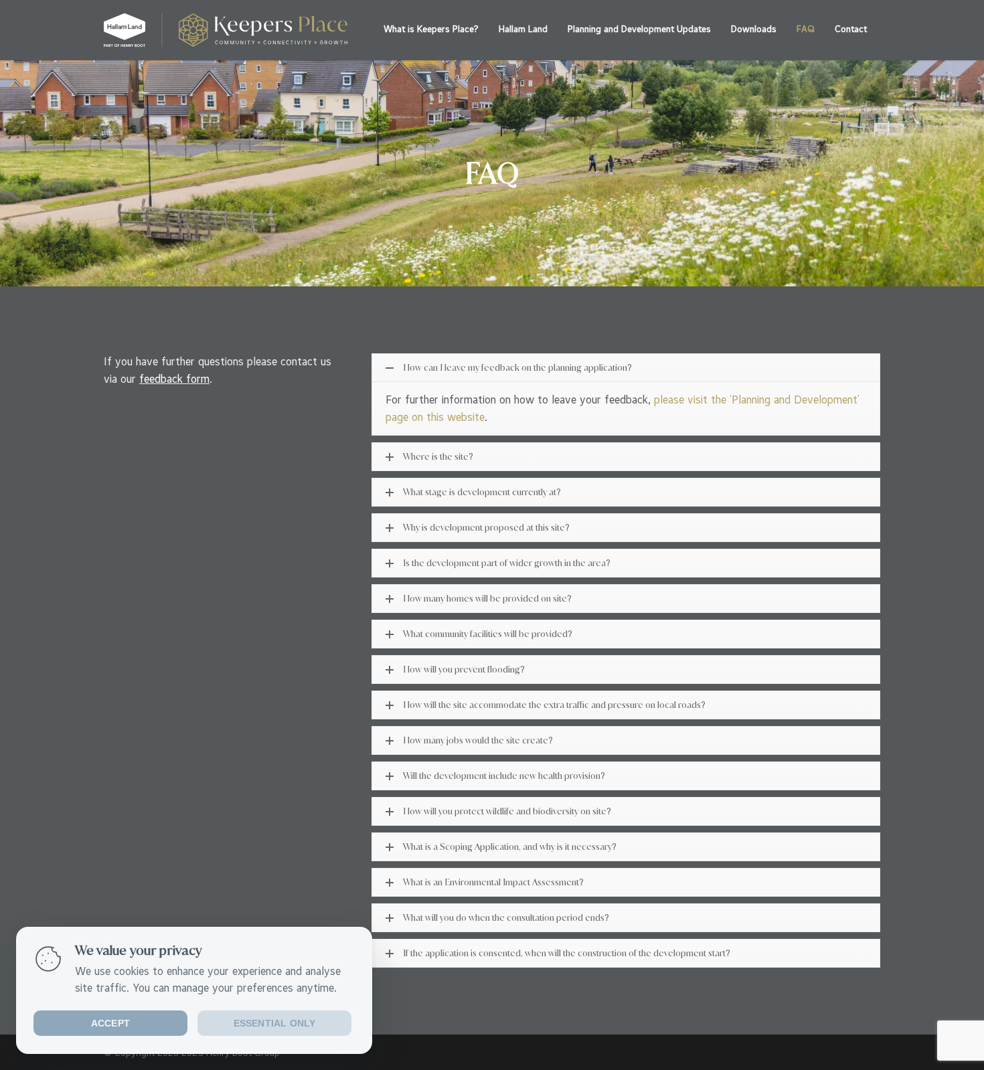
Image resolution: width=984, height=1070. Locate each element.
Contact (851, 28)
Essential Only (275, 1023)
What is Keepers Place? (431, 28)
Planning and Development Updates (639, 28)
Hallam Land (523, 28)
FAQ (806, 28)
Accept (110, 1023)
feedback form (174, 378)
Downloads (753, 28)
